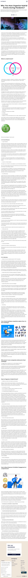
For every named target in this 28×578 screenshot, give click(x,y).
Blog (21, 565)
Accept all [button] (3, 574)
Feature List (22, 567)
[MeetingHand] (14, 558)
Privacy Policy (23, 570)
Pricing (13, 562)
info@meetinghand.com (19, 576)
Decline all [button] (8, 574)
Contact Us (13, 565)
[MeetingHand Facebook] (11, 14)
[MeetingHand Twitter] (14, 14)
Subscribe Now (14, 554)
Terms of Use (23, 568)
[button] (6, 576)
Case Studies (23, 562)
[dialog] (6, 569)
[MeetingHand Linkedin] (13, 14)
